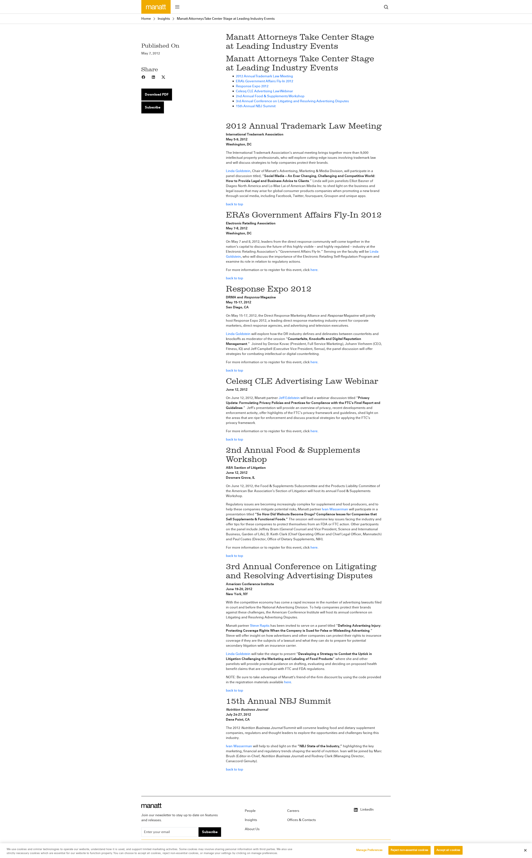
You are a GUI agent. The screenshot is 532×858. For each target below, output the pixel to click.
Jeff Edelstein (289, 398)
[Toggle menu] (177, 7)
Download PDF (157, 94)
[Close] (525, 850)
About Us (252, 829)
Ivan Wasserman (335, 509)
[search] (386, 7)
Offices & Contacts (301, 820)
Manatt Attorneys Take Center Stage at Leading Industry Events (226, 19)
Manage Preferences (369, 850)
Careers (293, 811)
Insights (164, 19)
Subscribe (152, 107)
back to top (234, 204)
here (314, 270)
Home (146, 19)
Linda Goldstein (238, 171)
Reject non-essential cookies (409, 850)
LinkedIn (367, 809)
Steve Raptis (260, 626)
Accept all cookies (448, 850)
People (250, 811)
